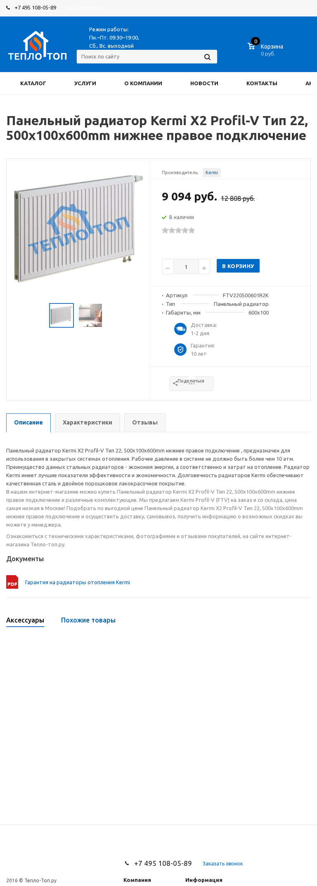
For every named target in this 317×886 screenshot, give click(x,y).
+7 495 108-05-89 (35, 7)
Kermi (212, 172)
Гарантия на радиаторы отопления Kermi (77, 582)
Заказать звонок (86, 7)
